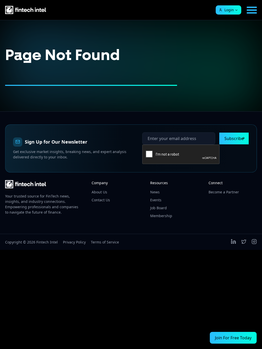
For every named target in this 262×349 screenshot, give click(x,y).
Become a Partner (224, 192)
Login (229, 9)
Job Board (158, 207)
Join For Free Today (233, 338)
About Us (99, 192)
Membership (161, 215)
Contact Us (101, 199)
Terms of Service (105, 242)
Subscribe (234, 138)
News (155, 192)
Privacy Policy (74, 242)
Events (155, 199)
